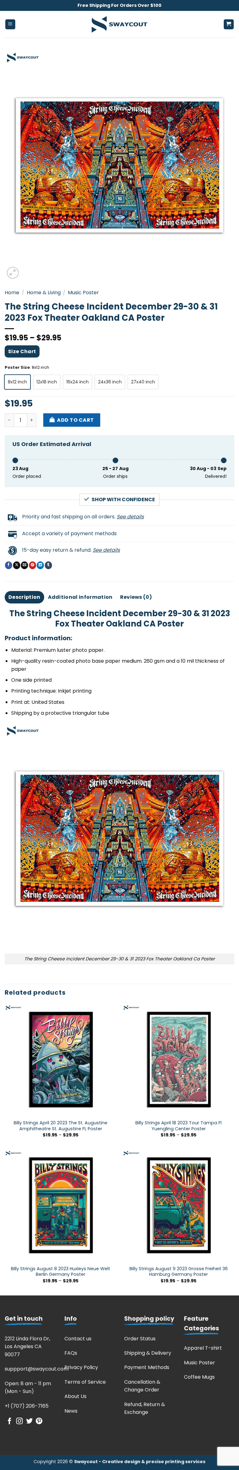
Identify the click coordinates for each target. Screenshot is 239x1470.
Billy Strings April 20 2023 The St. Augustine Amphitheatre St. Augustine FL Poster (60, 1125)
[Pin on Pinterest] (32, 565)
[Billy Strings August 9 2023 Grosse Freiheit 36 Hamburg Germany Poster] (178, 1205)
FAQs (70, 1353)
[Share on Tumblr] (48, 565)
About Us (75, 1396)
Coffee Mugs (199, 1377)
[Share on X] (16, 565)
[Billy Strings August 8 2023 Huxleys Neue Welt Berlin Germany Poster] (60, 1205)
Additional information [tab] (80, 597)
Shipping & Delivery (147, 1353)
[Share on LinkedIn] (40, 565)
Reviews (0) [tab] (136, 597)
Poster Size (17, 367)
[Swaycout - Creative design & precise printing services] (119, 24)
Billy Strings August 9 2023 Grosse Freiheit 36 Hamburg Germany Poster (178, 1271)
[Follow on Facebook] (9, 1421)
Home (12, 292)
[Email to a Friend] (24, 565)
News (70, 1411)
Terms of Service (85, 1382)
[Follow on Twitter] (29, 1421)
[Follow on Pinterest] (39, 1421)
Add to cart (75, 420)
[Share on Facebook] (8, 565)
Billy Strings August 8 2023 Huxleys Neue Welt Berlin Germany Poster (60, 1271)
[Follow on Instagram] (19, 1421)
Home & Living (44, 292)
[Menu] (10, 24)
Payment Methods (146, 1367)
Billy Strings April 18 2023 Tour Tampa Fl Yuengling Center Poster (178, 1125)
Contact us (77, 1338)
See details (130, 516)
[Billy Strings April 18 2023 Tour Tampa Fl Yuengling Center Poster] (178, 1060)
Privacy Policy (81, 1367)
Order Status (140, 1338)
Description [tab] (24, 597)
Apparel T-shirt (203, 1348)
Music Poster (83, 292)
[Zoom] (13, 273)
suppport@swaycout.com (36, 1368)
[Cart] (229, 24)
